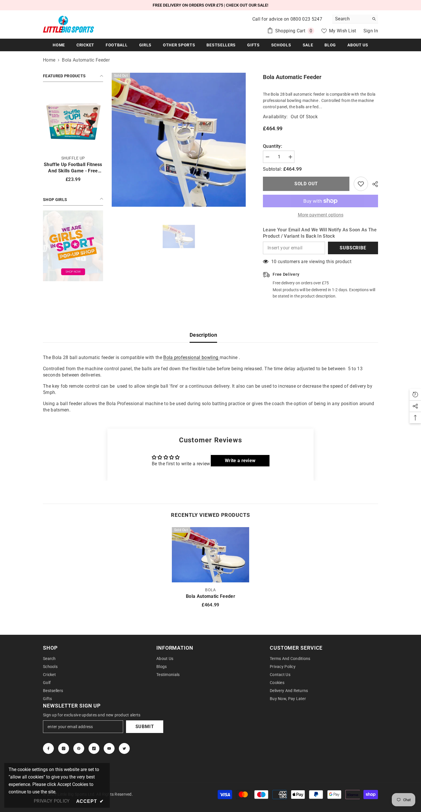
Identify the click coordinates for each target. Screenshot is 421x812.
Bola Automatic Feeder (210, 596)
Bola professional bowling (191, 357)
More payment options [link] (320, 215)
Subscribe (353, 248)
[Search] (355, 19)
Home (49, 60)
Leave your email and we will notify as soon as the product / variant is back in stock (320, 233)
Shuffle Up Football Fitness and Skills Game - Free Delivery (73, 168)
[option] (179, 140)
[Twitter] (124, 748)
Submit (144, 726)
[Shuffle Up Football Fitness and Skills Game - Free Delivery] (73, 120)
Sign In (370, 30)
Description (203, 335)
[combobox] (350, 19)
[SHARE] (373, 184)
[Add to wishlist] (361, 184)
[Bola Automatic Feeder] (210, 554)
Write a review (240, 460)
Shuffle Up (73, 158)
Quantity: (272, 146)
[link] (73, 245)
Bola (210, 590)
